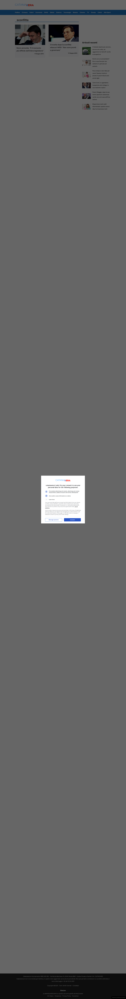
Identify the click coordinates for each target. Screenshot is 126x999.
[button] (63, 499)
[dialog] (63, 499)
